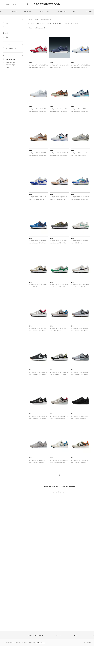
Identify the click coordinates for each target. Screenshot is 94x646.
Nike (7, 37)
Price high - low (10, 62)
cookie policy (40, 643)
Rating (7, 67)
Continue (87, 643)
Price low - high (10, 64)
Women (8, 26)
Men (7, 23)
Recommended (10, 59)
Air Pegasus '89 (11, 48)
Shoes (30, 19)
